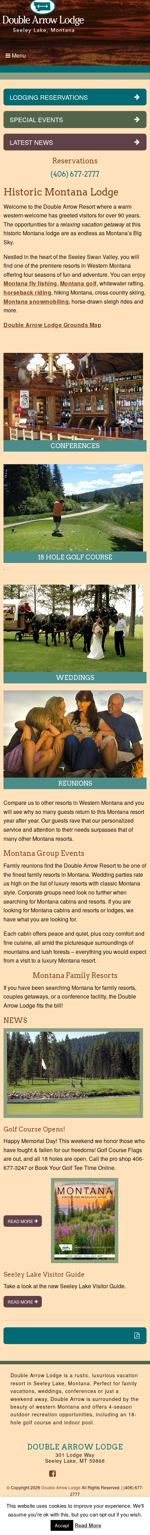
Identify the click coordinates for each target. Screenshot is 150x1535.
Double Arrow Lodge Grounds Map (52, 325)
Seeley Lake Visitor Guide (44, 1274)
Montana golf (78, 283)
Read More (20, 1221)
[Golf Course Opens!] (73, 1075)
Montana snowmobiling (36, 301)
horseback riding (27, 292)
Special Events (36, 119)
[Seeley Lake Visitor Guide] (84, 1223)
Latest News (31, 142)
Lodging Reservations (49, 97)
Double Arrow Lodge (61, 1487)
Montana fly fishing (30, 283)
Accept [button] (62, 1525)
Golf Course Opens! (34, 1129)
